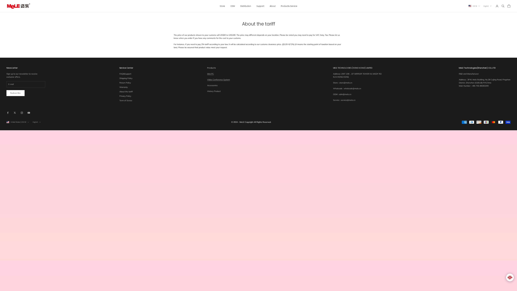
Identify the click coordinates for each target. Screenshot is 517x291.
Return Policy (125, 83)
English (486, 6)
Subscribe (15, 93)
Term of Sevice (125, 100)
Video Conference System (218, 79)
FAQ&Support (125, 74)
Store (222, 6)
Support (260, 6)
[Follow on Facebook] (7, 112)
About (272, 6)
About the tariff (126, 91)
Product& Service (289, 6)
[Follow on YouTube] (28, 112)
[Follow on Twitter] (14, 112)
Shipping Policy (125, 78)
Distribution (245, 6)
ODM (232, 6)
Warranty (123, 87)
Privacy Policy (125, 96)
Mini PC (210, 74)
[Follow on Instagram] (21, 112)
